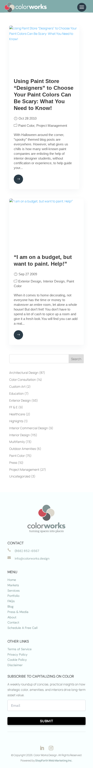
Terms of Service (19, 649)
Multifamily (17, 442)
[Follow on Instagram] (51, 748)
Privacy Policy (17, 654)
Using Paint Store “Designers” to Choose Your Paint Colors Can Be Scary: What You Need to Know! (43, 94)
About (11, 617)
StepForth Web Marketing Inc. (53, 760)
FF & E (13, 407)
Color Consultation (22, 379)
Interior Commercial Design (28, 428)
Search (76, 359)
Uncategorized (19, 476)
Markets (13, 585)
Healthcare (17, 414)
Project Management (51, 125)
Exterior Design (29, 281)
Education (16, 393)
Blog (10, 606)
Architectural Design (23, 372)
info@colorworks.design (32, 558)
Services (13, 591)
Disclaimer (15, 665)
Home (11, 580)
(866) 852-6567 (27, 551)
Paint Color (26, 125)
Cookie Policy (17, 660)
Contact (13, 622)
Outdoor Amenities (22, 448)
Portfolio (13, 596)
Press (13, 462)
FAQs (11, 601)
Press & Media (17, 612)
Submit (46, 721)
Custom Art (17, 386)
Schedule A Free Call (22, 628)
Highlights (16, 421)
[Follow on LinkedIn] (41, 748)
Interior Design (54, 281)
